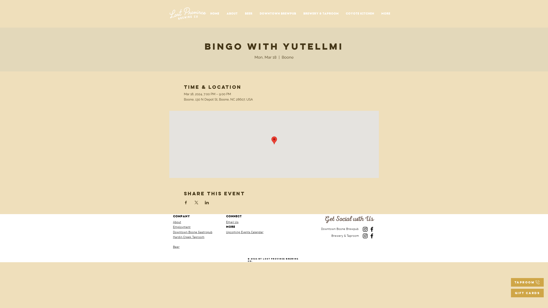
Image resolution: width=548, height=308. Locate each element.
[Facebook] (372, 229)
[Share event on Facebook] (186, 202)
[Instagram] (365, 229)
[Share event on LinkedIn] (207, 202)
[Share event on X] (196, 202)
